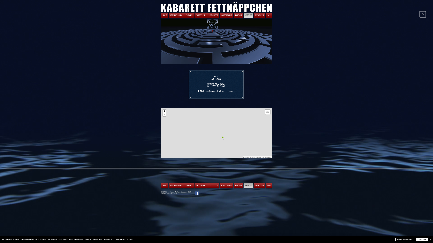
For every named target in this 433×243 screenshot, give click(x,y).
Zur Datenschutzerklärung (124, 239)
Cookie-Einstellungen (404, 239)
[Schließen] (430, 239)
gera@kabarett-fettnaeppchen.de (219, 91)
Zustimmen (422, 239)
